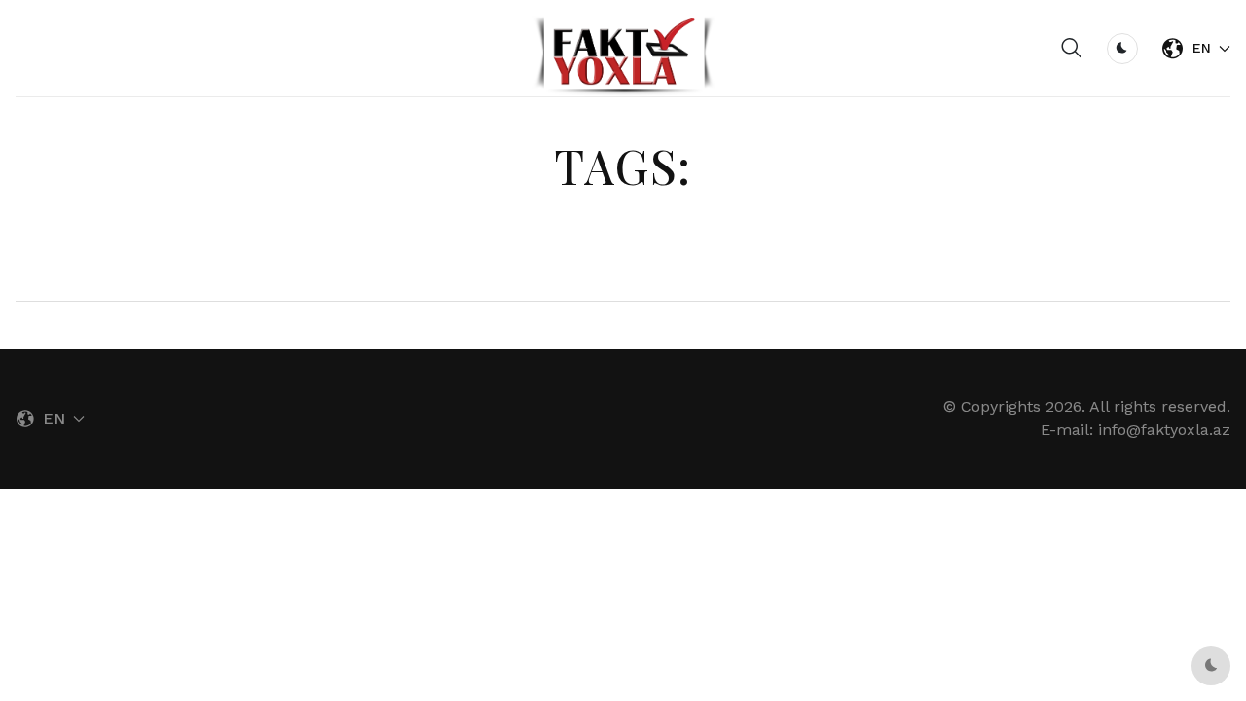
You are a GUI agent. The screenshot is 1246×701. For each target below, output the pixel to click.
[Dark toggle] (1122, 48)
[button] (1071, 48)
